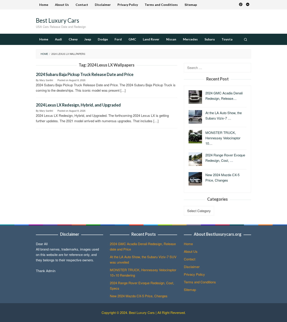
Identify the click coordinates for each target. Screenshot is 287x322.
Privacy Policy (194, 274)
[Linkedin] (247, 4)
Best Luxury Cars (57, 20)
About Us (191, 251)
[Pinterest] (240, 4)
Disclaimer (192, 266)
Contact (189, 259)
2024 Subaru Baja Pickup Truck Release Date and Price (84, 74)
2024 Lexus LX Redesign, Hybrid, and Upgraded (78, 104)
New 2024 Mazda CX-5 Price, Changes (138, 295)
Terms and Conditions (200, 282)
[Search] (245, 39)
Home (188, 243)
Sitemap (190, 289)
